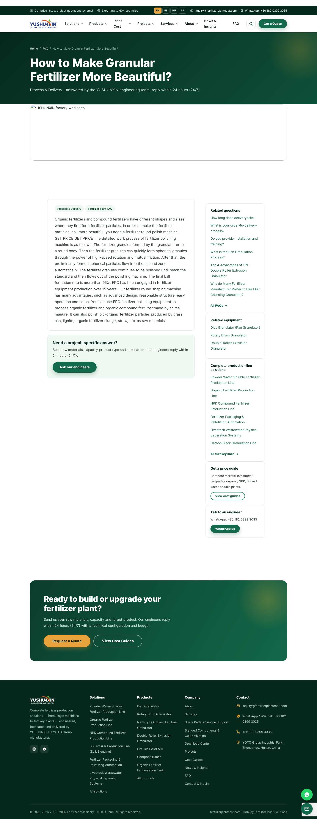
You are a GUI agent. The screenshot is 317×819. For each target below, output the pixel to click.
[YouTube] (34, 749)
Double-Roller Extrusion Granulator (228, 345)
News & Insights (210, 24)
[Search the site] (251, 23)
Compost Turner (149, 757)
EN (158, 10)
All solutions (98, 791)
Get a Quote (273, 23)
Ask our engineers (75, 367)
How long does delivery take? (233, 218)
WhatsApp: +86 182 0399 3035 (266, 10)
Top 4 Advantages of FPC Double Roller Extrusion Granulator (229, 270)
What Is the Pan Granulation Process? (231, 254)
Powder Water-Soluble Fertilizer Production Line (235, 380)
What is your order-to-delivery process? (233, 228)
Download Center (197, 743)
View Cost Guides (118, 641)
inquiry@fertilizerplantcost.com (216, 10)
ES (166, 10)
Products (96, 24)
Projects (144, 24)
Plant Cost (118, 24)
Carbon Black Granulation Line (233, 443)
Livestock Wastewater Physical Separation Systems (233, 433)
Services (167, 24)
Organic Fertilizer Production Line (232, 393)
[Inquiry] (307, 809)
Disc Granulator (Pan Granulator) (235, 327)
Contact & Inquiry (197, 783)
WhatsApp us (225, 528)
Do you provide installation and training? (234, 241)
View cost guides (227, 496)
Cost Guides (194, 759)
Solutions (71, 24)
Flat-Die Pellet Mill (150, 749)
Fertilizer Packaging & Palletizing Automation (227, 419)
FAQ (236, 24)
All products (146, 778)
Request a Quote (67, 641)
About (189, 24)
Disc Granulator (148, 706)
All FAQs (216, 305)
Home (34, 48)
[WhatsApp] (44, 749)
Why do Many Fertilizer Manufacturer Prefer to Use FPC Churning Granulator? (235, 289)
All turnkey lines (222, 454)
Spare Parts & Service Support (206, 722)
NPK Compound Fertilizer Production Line (230, 406)
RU (174, 10)
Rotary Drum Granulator (228, 335)
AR (182, 10)
